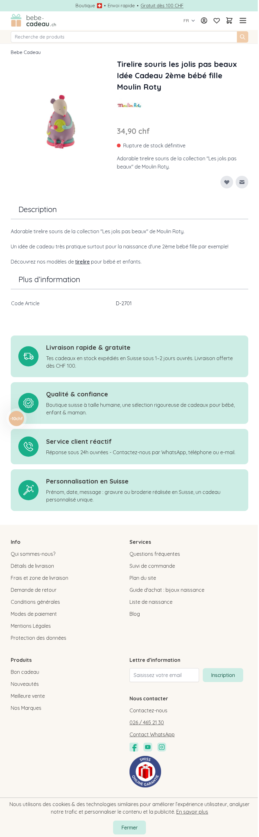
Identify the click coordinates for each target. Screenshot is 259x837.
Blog (135, 614)
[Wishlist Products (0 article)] (217, 20)
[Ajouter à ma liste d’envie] (226, 182)
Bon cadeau (25, 672)
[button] (129, 105)
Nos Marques (26, 708)
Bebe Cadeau (26, 52)
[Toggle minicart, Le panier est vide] (229, 20)
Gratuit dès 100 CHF (162, 6)
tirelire (82, 261)
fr (186, 20)
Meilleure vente (28, 696)
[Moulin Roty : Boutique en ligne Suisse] (129, 105)
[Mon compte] (204, 20)
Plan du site (143, 578)
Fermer (129, 827)
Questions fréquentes (155, 554)
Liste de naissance (151, 602)
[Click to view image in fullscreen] (61, 121)
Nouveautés (25, 684)
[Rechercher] (242, 37)
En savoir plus (192, 812)
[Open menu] (242, 20)
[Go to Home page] (33, 21)
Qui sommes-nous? (33, 554)
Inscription (223, 675)
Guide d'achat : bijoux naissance (167, 590)
